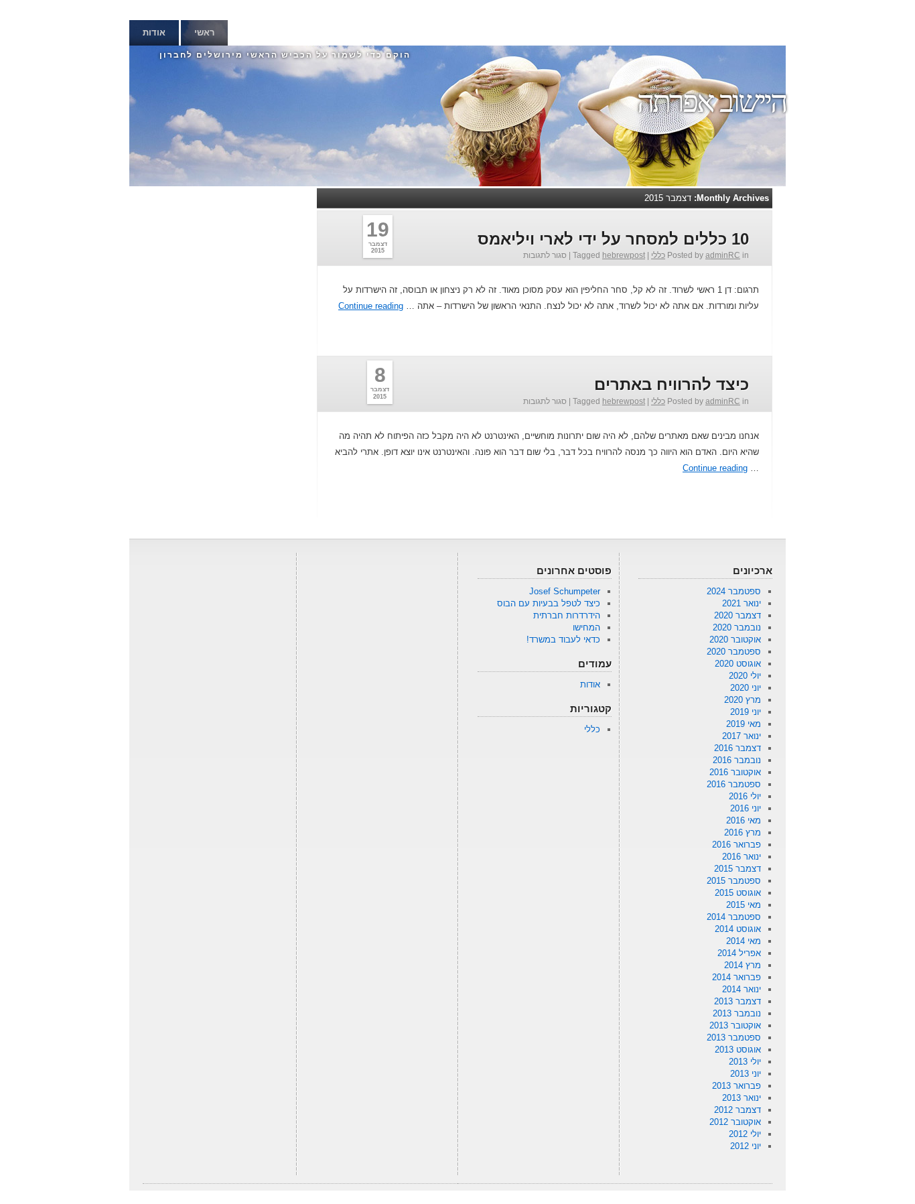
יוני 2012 (745, 1146)
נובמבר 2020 (737, 627)
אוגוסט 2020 (738, 664)
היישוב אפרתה (711, 101)
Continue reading (370, 306)
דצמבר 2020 (737, 615)
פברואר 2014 (736, 977)
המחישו (586, 627)
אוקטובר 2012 (735, 1122)
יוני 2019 (745, 712)
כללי (658, 255)
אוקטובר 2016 (735, 772)
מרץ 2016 (742, 832)
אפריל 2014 (739, 953)
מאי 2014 (743, 941)
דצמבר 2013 (737, 1001)
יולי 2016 (745, 796)
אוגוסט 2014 (738, 929)
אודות (154, 32)
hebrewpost (623, 255)
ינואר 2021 (741, 603)
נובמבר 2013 (737, 1013)
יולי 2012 (745, 1134)
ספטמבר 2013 (734, 1037)
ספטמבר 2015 (734, 881)
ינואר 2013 (741, 1098)
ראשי (204, 32)
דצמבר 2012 (737, 1110)
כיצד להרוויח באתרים (671, 384)
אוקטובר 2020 (735, 639)
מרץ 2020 (742, 700)
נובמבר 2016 (737, 760)
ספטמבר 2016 (734, 784)
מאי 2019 (743, 724)
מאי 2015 (743, 905)
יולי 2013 (745, 1062)
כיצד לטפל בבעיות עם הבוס (548, 603)
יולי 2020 (745, 676)
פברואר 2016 (736, 845)
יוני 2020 (745, 688)
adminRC (722, 255)
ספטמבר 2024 (734, 591)
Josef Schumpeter (564, 591)
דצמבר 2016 (737, 748)
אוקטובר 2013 (735, 1025)
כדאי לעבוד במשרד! (563, 639)
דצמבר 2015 (737, 869)
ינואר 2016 (741, 857)
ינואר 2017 (741, 736)
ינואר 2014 (741, 989)
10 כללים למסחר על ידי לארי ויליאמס (613, 239)
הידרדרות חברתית (566, 615)
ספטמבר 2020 (734, 652)
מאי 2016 (743, 820)
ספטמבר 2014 (734, 917)
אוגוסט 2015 (738, 893)
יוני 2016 (745, 808)
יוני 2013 (745, 1074)
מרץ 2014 (742, 965)
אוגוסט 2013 (738, 1050)
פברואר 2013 (736, 1086)
